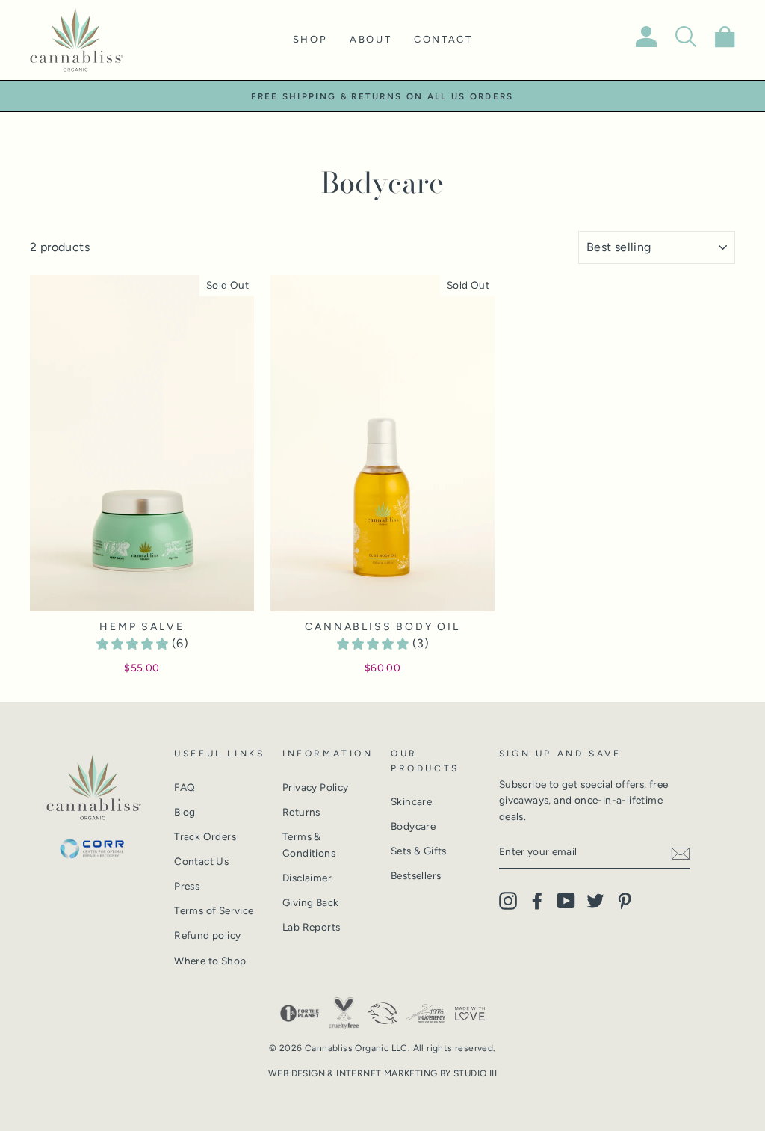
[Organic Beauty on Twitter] (595, 901)
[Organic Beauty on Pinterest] (625, 901)
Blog (185, 812)
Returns (301, 812)
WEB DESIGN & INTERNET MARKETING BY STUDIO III (382, 1073)
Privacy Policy (315, 787)
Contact (443, 39)
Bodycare (413, 826)
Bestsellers (416, 875)
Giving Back (310, 902)
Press (186, 886)
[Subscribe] (680, 853)
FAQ (184, 787)
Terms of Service (213, 910)
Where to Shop (210, 961)
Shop (310, 39)
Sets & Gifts (419, 851)
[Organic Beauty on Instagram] (508, 901)
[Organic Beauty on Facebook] (537, 901)
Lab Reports (311, 927)
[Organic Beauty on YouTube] (566, 901)
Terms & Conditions (308, 844)
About (370, 39)
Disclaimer (307, 878)
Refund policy (207, 935)
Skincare (411, 801)
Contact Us (201, 861)
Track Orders (205, 836)
